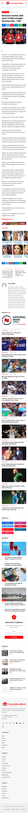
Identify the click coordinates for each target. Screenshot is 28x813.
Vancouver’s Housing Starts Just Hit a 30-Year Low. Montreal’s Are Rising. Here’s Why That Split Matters (15, 611)
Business (4, 740)
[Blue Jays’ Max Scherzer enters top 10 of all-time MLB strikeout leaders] (14, 409)
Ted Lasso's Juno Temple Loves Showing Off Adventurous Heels (18, 242)
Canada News (6, 554)
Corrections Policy (6, 777)
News (4, 580)
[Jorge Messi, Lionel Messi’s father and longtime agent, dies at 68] (14, 497)
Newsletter (4, 786)
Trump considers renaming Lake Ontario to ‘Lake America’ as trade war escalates (15, 604)
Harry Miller (11, 283)
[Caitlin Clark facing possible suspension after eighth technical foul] (14, 431)
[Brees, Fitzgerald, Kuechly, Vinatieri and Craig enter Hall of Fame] (14, 453)
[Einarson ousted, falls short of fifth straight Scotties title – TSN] (14, 36)
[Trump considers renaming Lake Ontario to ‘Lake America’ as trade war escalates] (14, 594)
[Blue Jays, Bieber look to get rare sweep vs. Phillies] (14, 366)
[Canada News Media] (14, 3)
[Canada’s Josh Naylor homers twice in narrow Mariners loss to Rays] (14, 387)
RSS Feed (4, 788)
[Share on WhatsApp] (20, 25)
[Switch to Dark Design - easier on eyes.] (26, 3)
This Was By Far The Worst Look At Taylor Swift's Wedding (7, 256)
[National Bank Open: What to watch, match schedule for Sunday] (14, 344)
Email (14, 631)
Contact (4, 759)
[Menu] (2, 3)
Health (3, 747)
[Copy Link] (24, 25)
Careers (3, 761)
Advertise (4, 768)
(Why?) (11, 219)
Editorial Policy (5, 774)
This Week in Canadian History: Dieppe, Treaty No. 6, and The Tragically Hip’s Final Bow (13, 559)
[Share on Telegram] (16, 25)
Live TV (3, 795)
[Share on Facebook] (4, 25)
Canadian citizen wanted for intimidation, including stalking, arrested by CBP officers (13, 565)
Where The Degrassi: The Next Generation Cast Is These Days (18, 256)
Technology (4, 745)
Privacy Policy (5, 763)
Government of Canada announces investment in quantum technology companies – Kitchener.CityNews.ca (7, 274)
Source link (5, 227)
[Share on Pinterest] (12, 25)
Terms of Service (6, 765)
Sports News (5, 12)
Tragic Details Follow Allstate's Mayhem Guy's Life (7, 242)
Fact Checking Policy (7, 772)
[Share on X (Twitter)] (8, 25)
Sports (3, 742)
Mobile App (4, 791)
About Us (4, 756)
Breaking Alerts (5, 797)
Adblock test (5, 219)
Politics (3, 738)
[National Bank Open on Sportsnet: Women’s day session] (14, 322)
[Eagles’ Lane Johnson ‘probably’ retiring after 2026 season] (14, 475)
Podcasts (4, 793)
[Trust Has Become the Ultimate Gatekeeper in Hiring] (14, 574)
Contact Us (23, 809)
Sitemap (4, 770)
